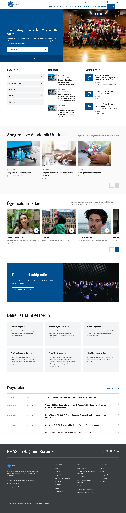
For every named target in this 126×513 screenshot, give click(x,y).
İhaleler (20, 504)
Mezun (101, 2)
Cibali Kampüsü (59, 471)
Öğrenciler (103, 468)
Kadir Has (58, 485)
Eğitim (59, 6)
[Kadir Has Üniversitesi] (10, 4)
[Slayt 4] (36, 58)
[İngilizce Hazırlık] (94, 221)
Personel (94, 2)
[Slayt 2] (32, 58)
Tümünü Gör (112, 389)
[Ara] (117, 6)
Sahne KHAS (102, 6)
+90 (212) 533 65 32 (15, 483)
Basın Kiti (46, 504)
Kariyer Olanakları (60, 475)
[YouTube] (118, 451)
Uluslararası (103, 478)
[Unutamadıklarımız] (23, 221)
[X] (103, 451)
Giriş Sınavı (78, 6)
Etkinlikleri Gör (22, 290)
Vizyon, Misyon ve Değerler (62, 478)
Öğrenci (86, 2)
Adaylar (110, 6)
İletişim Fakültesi (82, 477)
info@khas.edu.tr (14, 487)
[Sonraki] (59, 59)
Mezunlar (102, 471)
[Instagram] (107, 451)
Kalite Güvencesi (11, 504)
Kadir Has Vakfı (59, 491)
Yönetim (57, 468)
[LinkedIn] (111, 451)
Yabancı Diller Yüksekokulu (85, 489)
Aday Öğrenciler (104, 475)
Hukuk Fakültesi (81, 468)
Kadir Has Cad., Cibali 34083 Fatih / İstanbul (22, 480)
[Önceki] (9, 59)
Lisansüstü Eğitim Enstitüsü (85, 492)
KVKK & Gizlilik (38, 504)
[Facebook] (114, 451)
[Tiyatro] (17, 4)
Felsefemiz (58, 481)
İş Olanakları (28, 504)
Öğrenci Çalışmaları (90, 6)
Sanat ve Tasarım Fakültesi (85, 486)
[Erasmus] (59, 221)
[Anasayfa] (117, 2)
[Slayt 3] (34, 58)
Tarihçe (57, 488)
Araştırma (68, 6)
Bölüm (51, 6)
